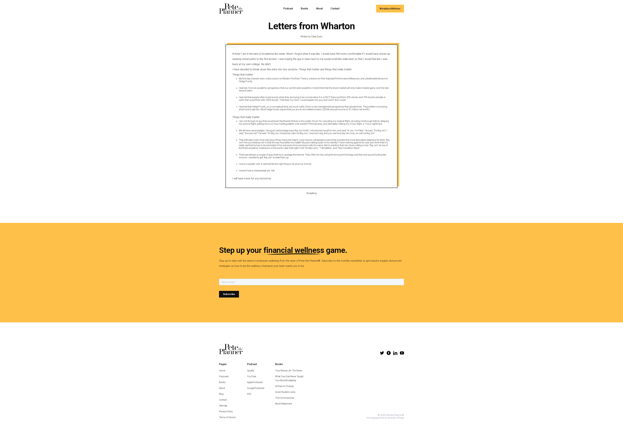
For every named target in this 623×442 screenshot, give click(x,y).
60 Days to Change (284, 386)
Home (222, 370)
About (319, 8)
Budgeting (311, 193)
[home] (231, 8)
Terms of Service (227, 417)
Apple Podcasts (255, 382)
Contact (335, 8)
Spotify (250, 370)
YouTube (251, 376)
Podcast (288, 8)
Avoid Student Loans (285, 392)
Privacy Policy (226, 411)
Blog (221, 394)
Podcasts (224, 376)
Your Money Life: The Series (288, 370)
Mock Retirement (283, 403)
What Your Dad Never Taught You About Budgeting (289, 378)
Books (304, 8)
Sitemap (223, 405)
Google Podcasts (255, 388)
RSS (249, 394)
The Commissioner (284, 398)
